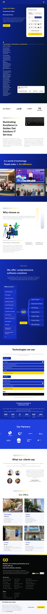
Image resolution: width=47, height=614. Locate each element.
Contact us (5, 600)
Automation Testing (9, 302)
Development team (6, 589)
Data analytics (17, 584)
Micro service (16, 589)
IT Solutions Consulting (10, 315)
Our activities (16, 598)
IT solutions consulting (7, 592)
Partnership (16, 600)
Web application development (31, 584)
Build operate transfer (18, 587)
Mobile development (7, 584)
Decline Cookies (31, 607)
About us (4, 596)
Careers (4, 598)
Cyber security (17, 582)
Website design (29, 582)
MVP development (29, 590)
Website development (7, 582)
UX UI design (5, 585)
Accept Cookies (41, 607)
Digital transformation (18, 590)
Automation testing (6, 590)
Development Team (9, 312)
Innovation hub (17, 596)
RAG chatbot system (30, 592)
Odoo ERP (7, 328)
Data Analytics (8, 325)
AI (5, 340)
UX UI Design (7, 298)
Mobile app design (29, 585)
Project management (7, 587)
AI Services (16, 592)
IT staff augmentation (30, 589)
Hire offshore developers (30, 587)
